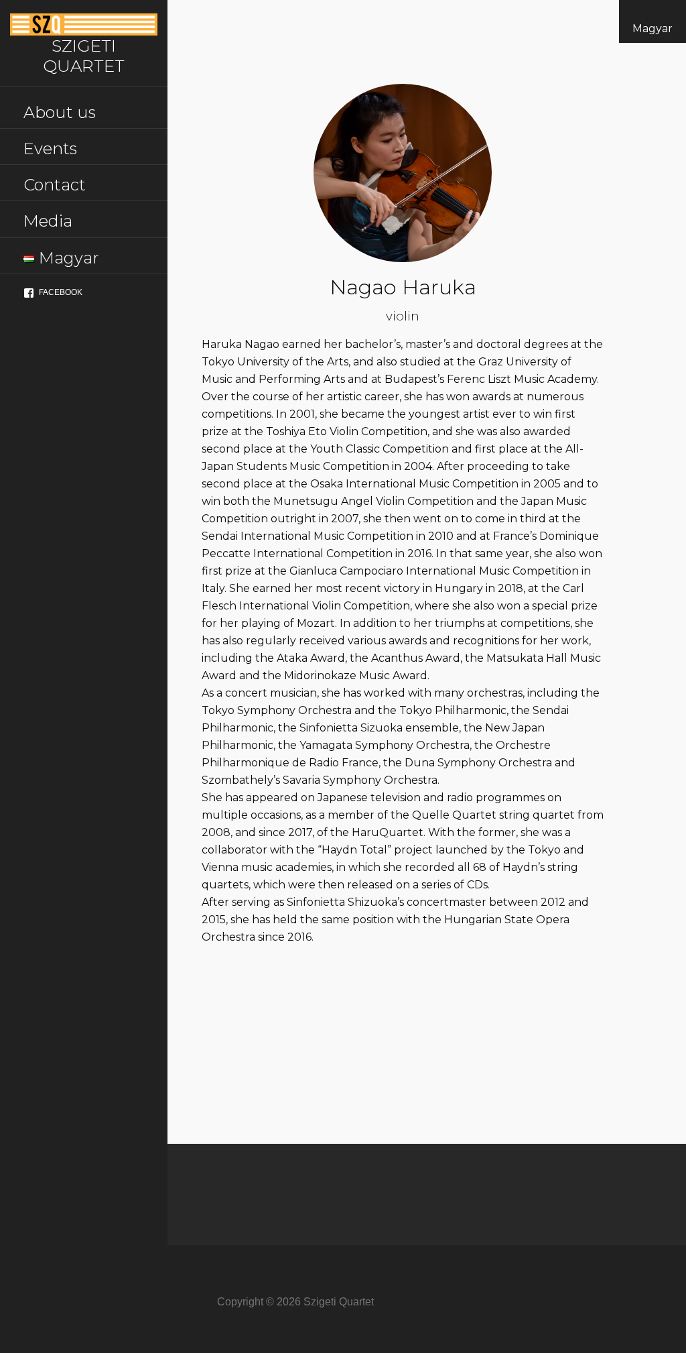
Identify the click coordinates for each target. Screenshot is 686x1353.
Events (50, 148)
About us (59, 112)
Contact (54, 184)
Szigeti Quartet (84, 56)
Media (47, 221)
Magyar (652, 28)
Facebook (60, 292)
